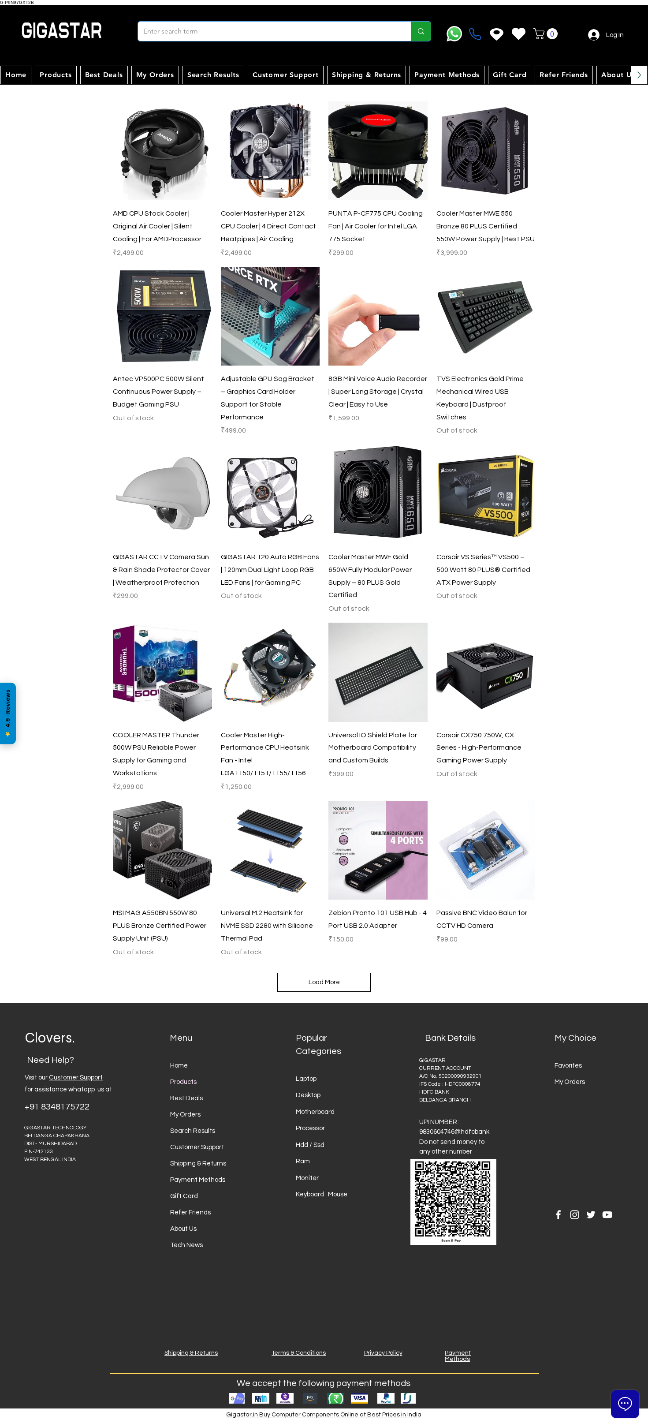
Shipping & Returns (198, 1163)
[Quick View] (162, 151)
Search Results (192, 1131)
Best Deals (186, 1098)
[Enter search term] (421, 31)
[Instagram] (575, 1215)
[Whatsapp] (454, 33)
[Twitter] (591, 1215)
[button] (546, 33)
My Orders (185, 1114)
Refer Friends (190, 1212)
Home (179, 1065)
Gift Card (184, 1196)
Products (183, 1082)
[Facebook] (558, 1215)
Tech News (186, 1245)
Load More (324, 982)
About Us (183, 1228)
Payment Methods (197, 1180)
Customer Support (76, 1077)
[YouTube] (607, 1215)
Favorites (568, 1065)
